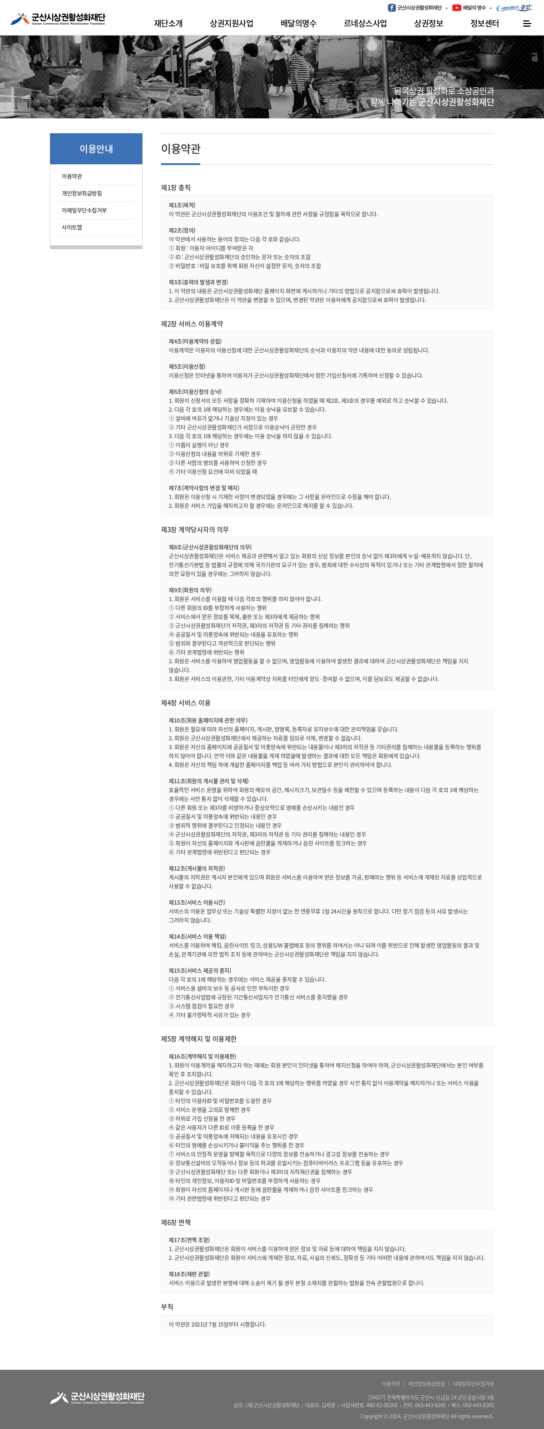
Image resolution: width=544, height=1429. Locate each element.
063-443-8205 (478, 1405)
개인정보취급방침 (82, 193)
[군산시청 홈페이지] (515, 8)
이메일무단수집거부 (84, 210)
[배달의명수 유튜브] (469, 7)
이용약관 (72, 176)
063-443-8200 (430, 1405)
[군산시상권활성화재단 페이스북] (415, 8)
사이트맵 (72, 227)
